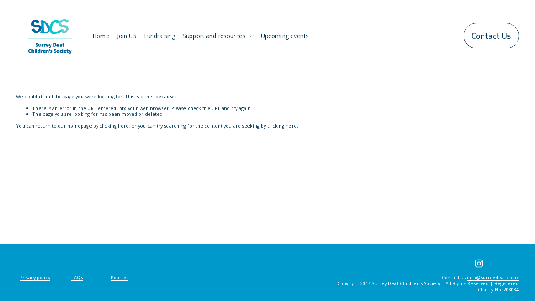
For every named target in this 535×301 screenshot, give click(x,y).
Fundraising (160, 36)
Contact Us (491, 35)
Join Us (126, 36)
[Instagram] (479, 263)
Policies (119, 278)
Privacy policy (35, 278)
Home (101, 36)
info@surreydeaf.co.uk (493, 278)
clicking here (114, 125)
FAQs (77, 278)
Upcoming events (285, 36)
